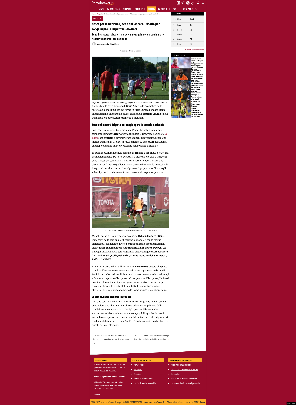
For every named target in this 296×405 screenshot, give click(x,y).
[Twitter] (183, 3)
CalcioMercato (113, 9)
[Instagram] (188, 3)
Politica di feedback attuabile (145, 383)
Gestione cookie (291, 403)
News (101, 9)
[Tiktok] (192, 3)
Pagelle (176, 9)
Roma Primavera (190, 9)
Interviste (127, 9)
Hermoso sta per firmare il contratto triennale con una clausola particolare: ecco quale (110, 339)
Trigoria (151, 9)
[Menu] (203, 3)
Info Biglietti (164, 9)
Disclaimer (138, 369)
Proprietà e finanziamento (181, 364)
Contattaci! (98, 394)
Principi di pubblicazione (143, 378)
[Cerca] (198, 3)
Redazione (137, 374)
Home (94, 14)
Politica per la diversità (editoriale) (184, 378)
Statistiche (140, 9)
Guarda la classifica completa (194, 49)
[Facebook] (178, 3)
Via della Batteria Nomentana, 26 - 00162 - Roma (186, 402)
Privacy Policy (139, 364)
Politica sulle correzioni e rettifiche (184, 369)
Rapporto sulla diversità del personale (185, 383)
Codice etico (175, 374)
